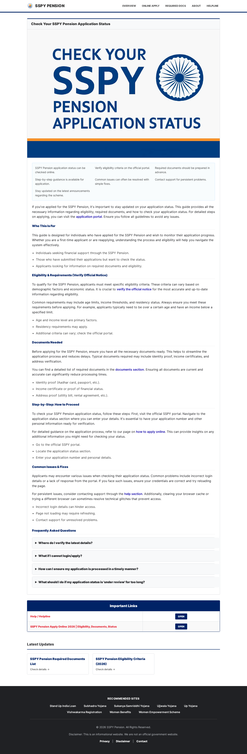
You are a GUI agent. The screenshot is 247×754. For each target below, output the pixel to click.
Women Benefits (120, 712)
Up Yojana (190, 705)
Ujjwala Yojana (166, 705)
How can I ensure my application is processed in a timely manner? (88, 569)
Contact (141, 741)
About (196, 5)
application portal (89, 217)
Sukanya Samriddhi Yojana (131, 705)
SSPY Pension (49, 5)
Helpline (212, 5)
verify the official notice (134, 289)
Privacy (105, 741)
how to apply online (150, 432)
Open (181, 616)
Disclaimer (123, 741)
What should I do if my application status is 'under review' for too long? (91, 582)
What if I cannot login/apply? (60, 556)
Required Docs (175, 5)
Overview (129, 5)
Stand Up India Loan (63, 705)
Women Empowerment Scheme (159, 712)
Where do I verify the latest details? (65, 543)
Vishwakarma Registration (84, 712)
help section (133, 494)
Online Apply (151, 5)
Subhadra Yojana (95, 705)
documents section (129, 369)
